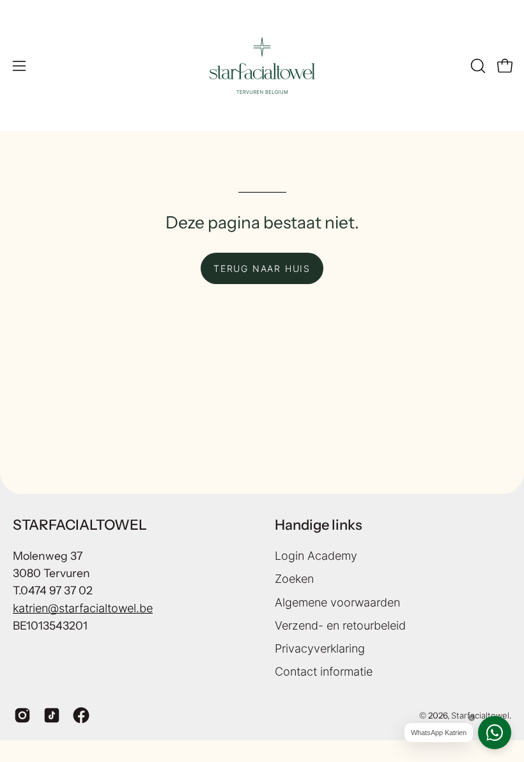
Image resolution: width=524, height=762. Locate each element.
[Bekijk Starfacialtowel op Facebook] (81, 715)
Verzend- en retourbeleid (340, 624)
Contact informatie (324, 671)
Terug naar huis (262, 268)
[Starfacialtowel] (262, 66)
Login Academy (316, 555)
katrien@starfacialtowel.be (83, 608)
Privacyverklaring (320, 648)
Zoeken (294, 578)
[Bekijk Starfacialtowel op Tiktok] (51, 715)
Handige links (318, 525)
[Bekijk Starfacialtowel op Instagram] (22, 715)
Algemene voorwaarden (337, 601)
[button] (477, 66)
